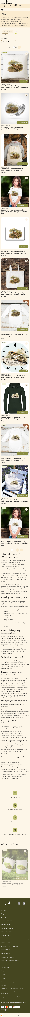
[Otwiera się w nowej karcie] (19, 903)
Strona (10, 47)
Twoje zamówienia (7, 928)
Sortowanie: (4, 38)
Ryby (15, 664)
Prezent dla (8, 653)
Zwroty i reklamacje (7, 920)
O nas (3, 978)
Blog (2, 971)
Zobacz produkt (21, 122)
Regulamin (4, 914)
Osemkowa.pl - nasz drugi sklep (11, 988)
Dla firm (3, 985)
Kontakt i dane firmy (7, 982)
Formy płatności (6, 942)
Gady (18, 664)
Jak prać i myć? (6, 964)
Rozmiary (4, 917)
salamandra (15, 564)
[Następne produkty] (17, 550)
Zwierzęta (11, 11)
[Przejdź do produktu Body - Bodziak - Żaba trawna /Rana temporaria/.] (15, 315)
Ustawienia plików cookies (9, 960)
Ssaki (7, 664)
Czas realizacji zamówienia (9, 946)
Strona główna (4, 11)
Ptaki (11, 664)
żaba (6, 586)
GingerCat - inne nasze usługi (10, 997)
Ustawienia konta (6, 931)
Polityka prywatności (7, 957)
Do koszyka (22, 81)
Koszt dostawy (5, 949)
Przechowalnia (6, 935)
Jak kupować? (5, 967)
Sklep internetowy (14, 1015)
